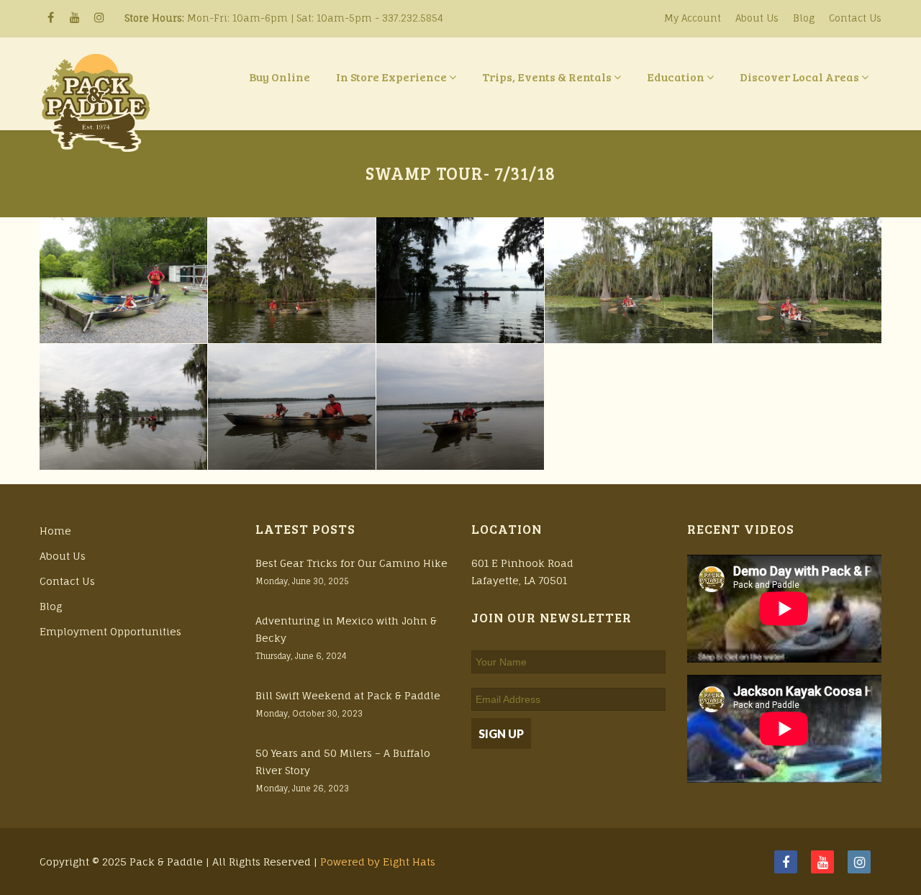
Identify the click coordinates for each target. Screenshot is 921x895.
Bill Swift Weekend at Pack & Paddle (347, 695)
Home (55, 530)
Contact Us (855, 18)
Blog (804, 18)
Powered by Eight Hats (377, 861)
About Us (757, 18)
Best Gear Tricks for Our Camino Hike (351, 563)
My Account (692, 18)
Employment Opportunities (110, 631)
